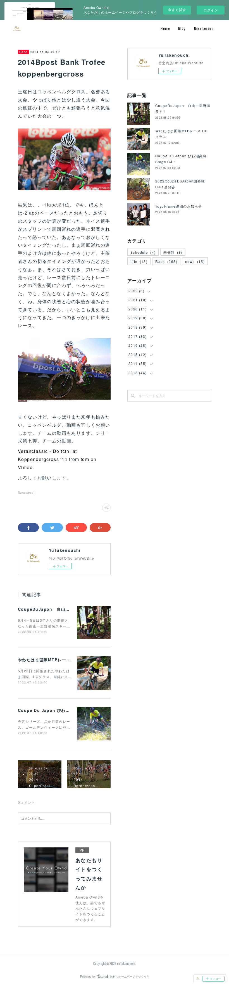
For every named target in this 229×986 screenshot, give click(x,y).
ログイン (210, 10)
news (195, 261)
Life (138, 261)
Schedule (143, 252)
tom (85, 459)
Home (165, 28)
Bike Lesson (204, 28)
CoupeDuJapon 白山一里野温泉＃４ (57, 609)
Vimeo (25, 467)
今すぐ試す (177, 9)
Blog (182, 28)
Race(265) (26, 493)
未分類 (172, 252)
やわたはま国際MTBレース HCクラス (55, 659)
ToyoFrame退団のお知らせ (178, 206)
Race (23, 52)
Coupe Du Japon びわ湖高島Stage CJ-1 (60, 710)
